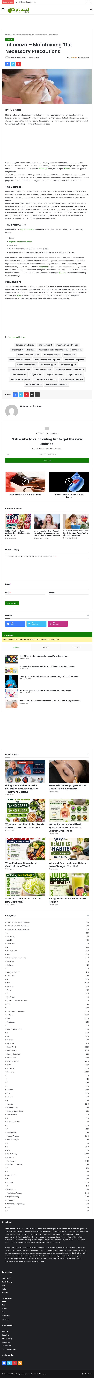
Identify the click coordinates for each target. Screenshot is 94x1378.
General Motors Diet (14, 1029)
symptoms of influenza (46, 379)
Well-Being (10, 1200)
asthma (67, 168)
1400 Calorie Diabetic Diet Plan (18, 926)
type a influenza (34, 384)
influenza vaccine (43, 369)
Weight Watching (13, 1197)
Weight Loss (11, 1189)
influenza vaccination (20, 369)
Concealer (10, 976)
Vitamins (10, 1182)
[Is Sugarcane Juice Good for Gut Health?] (69, 884)
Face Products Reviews (15, 1011)
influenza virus (19, 374)
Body (8, 954)
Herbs (9, 1065)
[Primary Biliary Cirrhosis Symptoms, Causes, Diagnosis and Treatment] (11, 681)
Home (9, 35)
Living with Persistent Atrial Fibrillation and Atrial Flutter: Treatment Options (21, 788)
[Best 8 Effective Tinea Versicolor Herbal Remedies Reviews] (11, 659)
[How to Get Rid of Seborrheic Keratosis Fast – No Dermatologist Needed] (11, 704)
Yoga (8, 1207)
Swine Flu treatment (21, 379)
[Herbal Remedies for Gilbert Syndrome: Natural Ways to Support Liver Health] (69, 810)
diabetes (62, 273)
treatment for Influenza (72, 379)
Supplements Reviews (15, 1164)
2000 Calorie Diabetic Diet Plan (18, 929)
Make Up (10, 1104)
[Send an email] (24, 58)
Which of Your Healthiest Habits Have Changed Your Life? (67, 864)
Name (8, 584)
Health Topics (12, 1050)
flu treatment (46, 345)
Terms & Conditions (9, 1349)
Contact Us (6, 1342)
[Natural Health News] (18, 9)
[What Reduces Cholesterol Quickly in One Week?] (25, 849)
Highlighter (11, 1068)
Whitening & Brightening (15, 1204)
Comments (76, 647)
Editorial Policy (7, 1346)
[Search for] (91, 10)
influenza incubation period (48, 360)
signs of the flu (75, 374)
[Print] (37, 394)
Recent (46, 647)
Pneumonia (43, 267)
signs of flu (36, 374)
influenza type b (69, 364)
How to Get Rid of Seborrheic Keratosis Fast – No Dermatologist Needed (50, 701)
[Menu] (3, 10)
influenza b (70, 355)
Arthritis (9, 940)
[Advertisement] (47, 22)
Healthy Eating (12, 1058)
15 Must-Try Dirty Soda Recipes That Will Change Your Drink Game (18, 533)
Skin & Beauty (12, 1154)
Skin (8, 1150)
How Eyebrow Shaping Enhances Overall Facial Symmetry (35, 2)
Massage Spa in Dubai (15, 1111)
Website (52, 593)
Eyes (8, 1004)
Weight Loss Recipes (14, 1193)
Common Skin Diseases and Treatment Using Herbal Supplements (47, 666)
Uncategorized (12, 1175)
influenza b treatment (20, 360)
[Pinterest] (18, 64)
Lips (8, 1093)
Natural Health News (16, 58)
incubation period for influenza (54, 350)
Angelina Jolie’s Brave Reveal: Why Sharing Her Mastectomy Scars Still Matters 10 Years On (47, 533)
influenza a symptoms (29, 355)
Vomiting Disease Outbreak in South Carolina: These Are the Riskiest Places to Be (75, 533)
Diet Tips (10, 986)
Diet (8, 983)
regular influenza (26, 229)
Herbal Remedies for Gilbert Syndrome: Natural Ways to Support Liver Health (65, 827)
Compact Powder (13, 972)
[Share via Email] (32, 394)
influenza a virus (52, 355)
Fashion (9, 1015)
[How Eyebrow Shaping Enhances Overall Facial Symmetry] (69, 771)
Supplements (11, 1161)
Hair (8, 1036)
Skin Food (10, 1157)
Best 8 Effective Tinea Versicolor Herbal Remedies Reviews (44, 656)
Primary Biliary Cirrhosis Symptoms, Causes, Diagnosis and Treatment (49, 676)
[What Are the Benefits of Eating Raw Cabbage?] (25, 884)
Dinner (9, 990)
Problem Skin (11, 1132)
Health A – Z (11, 1047)
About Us (5, 1331)
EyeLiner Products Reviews (17, 1001)
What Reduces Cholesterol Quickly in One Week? (21, 864)
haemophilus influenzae (23, 350)
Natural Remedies (13, 1122)
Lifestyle (10, 1090)
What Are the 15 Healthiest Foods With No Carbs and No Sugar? (24, 826)
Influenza (77, 350)
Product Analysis (13, 1136)
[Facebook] (7, 64)
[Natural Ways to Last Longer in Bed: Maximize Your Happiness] (11, 693)
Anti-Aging (10, 936)
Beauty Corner (12, 951)
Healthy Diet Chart (13, 1054)
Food (8, 1018)
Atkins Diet (11, 944)
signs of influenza (55, 374)
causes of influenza (25, 345)
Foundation (11, 1022)
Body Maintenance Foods (16, 958)
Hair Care (10, 1040)
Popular (16, 647)
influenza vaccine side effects (70, 369)
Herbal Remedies (13, 1061)
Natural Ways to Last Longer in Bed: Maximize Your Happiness (45, 690)
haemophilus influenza (68, 345)
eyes (19, 295)
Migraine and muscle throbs (20, 242)
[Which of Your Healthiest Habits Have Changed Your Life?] (69, 849)
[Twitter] (13, 64)
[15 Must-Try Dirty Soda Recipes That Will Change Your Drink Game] (18, 521)
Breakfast (10, 961)
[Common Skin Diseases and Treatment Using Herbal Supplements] (11, 669)
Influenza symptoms (75, 360)
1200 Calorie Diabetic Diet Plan (18, 922)
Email (8, 593)
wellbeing (43, 168)
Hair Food (10, 1043)
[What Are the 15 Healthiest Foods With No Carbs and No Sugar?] (25, 810)
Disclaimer (5, 1335)
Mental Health (12, 1115)
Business (10, 965)
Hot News (16, 35)
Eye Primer (11, 997)
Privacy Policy (7, 1338)
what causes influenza (57, 384)
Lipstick (9, 1097)
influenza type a (49, 364)
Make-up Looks (12, 1107)
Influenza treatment (27, 364)
